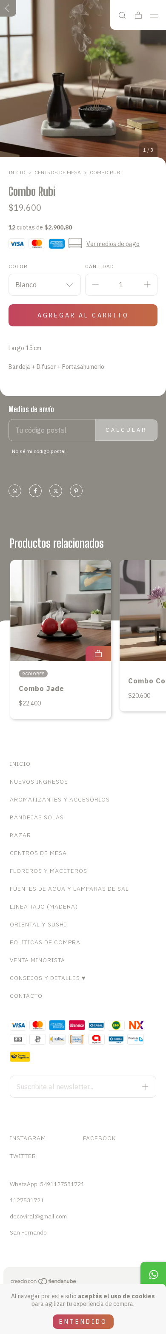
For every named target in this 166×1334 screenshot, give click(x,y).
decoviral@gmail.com (38, 1216)
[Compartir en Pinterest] (76, 491)
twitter (23, 1156)
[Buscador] (122, 15)
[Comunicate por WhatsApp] (153, 1274)
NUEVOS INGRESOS (39, 781)
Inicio (17, 172)
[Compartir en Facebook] (35, 491)
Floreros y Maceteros (48, 871)
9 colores (33, 674)
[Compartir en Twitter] (55, 491)
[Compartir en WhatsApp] (15, 491)
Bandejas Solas (37, 817)
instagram (28, 1138)
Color (18, 266)
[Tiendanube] (44, 1283)
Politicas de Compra (45, 942)
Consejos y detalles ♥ (48, 978)
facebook (99, 1138)
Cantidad (99, 266)
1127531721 (27, 1200)
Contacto (26, 996)
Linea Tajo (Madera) (44, 906)
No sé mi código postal (39, 451)
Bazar (20, 835)
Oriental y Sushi (38, 924)
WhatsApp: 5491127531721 (47, 1184)
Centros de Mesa (57, 172)
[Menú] (154, 15)
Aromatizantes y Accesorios (60, 799)
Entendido (83, 1322)
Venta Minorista (37, 960)
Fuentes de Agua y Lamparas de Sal (69, 888)
